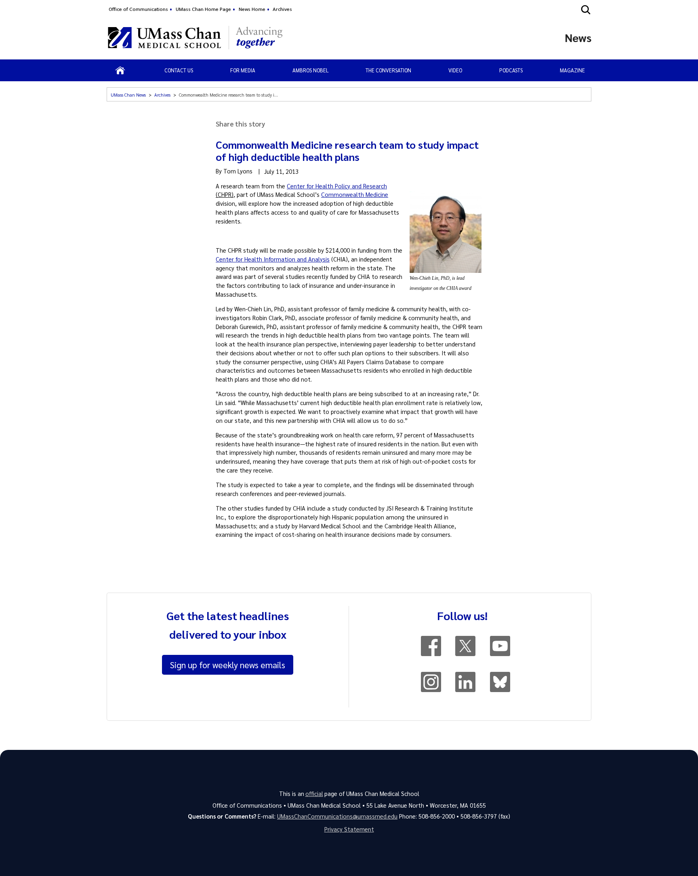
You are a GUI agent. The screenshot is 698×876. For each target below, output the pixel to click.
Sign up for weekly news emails (227, 664)
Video (455, 70)
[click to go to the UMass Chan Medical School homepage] (164, 37)
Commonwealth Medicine (354, 194)
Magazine (572, 70)
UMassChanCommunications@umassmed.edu (337, 816)
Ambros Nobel (310, 70)
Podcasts (511, 70)
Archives (282, 9)
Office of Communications (138, 9)
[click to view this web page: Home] (120, 70)
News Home (252, 9)
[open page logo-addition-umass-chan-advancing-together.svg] (259, 38)
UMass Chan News (128, 95)
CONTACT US (178, 70)
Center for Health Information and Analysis (273, 259)
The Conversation (388, 70)
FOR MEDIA (242, 70)
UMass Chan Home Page (203, 9)
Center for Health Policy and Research (337, 186)
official (314, 793)
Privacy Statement (349, 829)
